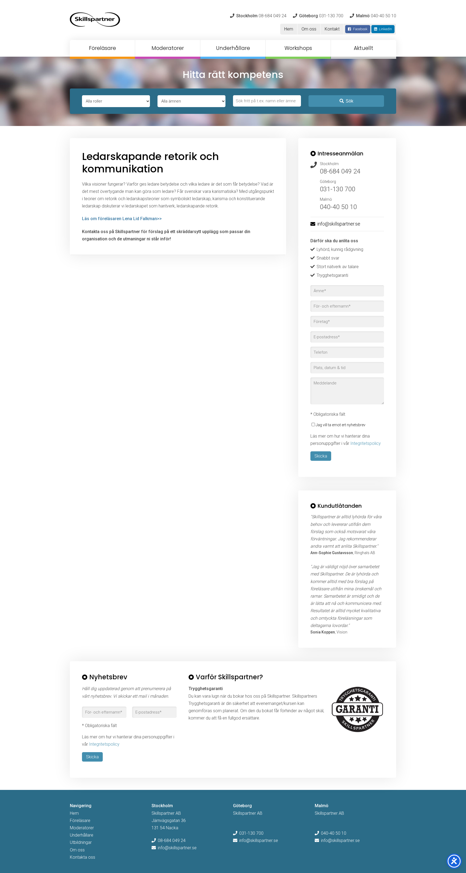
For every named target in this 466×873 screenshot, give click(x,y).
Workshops (298, 48)
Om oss (308, 29)
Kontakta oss (82, 857)
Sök (349, 101)
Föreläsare (102, 48)
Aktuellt (363, 48)
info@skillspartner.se (338, 224)
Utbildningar (81, 842)
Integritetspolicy (365, 443)
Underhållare (233, 48)
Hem (288, 29)
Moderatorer (168, 48)
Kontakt (332, 29)
